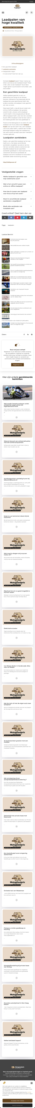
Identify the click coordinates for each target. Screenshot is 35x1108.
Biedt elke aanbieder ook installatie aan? (17, 207)
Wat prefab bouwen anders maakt (19, 245)
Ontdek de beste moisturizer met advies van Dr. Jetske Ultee (21, 296)
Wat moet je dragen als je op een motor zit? (15, 554)
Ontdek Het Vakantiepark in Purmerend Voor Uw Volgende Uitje (21, 323)
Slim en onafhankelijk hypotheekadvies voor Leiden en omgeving (21, 271)
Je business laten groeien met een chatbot (16, 741)
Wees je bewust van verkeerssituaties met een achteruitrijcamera (17, 441)
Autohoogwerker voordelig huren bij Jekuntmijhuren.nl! (17, 479)
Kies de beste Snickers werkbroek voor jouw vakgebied (21, 308)
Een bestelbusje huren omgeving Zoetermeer (15, 853)
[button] (31, 1083)
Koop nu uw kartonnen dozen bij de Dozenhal (16, 516)
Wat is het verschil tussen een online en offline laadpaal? (17, 185)
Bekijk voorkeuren (17, 1105)
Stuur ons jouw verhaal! (17, 349)
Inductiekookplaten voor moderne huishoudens (15, 320)
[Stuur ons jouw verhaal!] (17, 344)
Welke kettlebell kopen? (12, 1040)
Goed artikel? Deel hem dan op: (13, 74)
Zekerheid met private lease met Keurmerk (15, 816)
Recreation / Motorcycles (13, 27)
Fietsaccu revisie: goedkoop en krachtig (14, 928)
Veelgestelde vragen (9, 71)
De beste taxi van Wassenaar (14, 890)
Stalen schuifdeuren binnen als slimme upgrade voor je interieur (21, 302)
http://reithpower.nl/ (9, 162)
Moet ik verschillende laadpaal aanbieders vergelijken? (17, 200)
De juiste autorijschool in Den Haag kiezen (16, 1003)
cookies (29, 1092)
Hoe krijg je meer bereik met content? (21, 314)
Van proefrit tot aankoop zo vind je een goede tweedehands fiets (21, 265)
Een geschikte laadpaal (10, 67)
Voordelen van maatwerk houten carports (19, 290)
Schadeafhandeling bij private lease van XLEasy (16, 966)
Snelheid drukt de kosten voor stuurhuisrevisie (18, 240)
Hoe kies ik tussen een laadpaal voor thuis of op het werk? (17, 192)
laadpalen (11, 225)
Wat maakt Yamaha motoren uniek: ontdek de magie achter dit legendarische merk (16, 405)
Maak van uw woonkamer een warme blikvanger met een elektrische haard (20, 277)
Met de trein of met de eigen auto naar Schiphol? (17, 704)
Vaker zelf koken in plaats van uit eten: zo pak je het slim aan (21, 252)
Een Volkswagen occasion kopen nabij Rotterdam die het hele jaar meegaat (21, 283)
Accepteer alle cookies (17, 1100)
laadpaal (12, 81)
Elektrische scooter (10, 628)
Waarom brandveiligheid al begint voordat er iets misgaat (20, 258)
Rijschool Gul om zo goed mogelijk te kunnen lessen (17, 591)
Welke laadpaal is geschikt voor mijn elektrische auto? (17, 178)
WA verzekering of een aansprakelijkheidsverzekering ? (15, 779)
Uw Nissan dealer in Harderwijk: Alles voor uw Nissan (17, 666)
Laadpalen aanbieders (9, 69)
